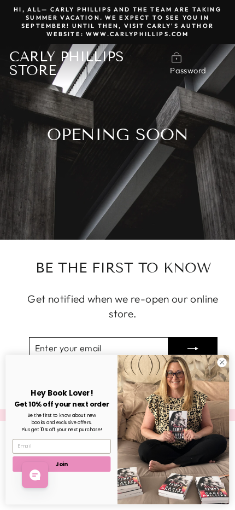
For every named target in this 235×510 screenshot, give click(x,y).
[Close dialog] (222, 362)
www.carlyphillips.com (137, 34)
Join (61, 464)
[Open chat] (35, 475)
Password (188, 70)
